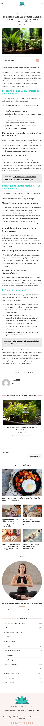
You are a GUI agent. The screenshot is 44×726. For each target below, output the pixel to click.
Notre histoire (10, 711)
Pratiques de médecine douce (23, 623)
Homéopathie (24, 628)
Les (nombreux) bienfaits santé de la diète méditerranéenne (21, 499)
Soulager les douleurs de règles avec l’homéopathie (31, 546)
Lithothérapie (24, 678)
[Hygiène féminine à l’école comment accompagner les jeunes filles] (11, 511)
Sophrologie (24, 660)
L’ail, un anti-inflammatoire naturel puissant (32, 522)
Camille (16, 380)
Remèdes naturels (23, 664)
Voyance (24, 646)
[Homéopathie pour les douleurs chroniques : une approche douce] (11, 535)
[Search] (2, 3)
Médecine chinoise (24, 637)
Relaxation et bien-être (23, 651)
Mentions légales (33, 711)
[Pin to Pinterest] (32, 372)
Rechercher (6, 453)
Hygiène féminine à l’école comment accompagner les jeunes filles (10, 523)
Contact (21, 711)
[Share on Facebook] (28, 372)
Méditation (24, 655)
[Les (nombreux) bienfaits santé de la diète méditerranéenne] (22, 482)
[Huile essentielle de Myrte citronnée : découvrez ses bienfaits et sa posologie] (22, 412)
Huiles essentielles (24, 673)
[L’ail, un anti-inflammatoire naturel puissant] (32, 511)
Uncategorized (23, 682)
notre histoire (31, 610)
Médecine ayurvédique (24, 632)
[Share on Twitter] (30, 372)
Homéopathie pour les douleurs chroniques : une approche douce (11, 546)
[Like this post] (26, 372)
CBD (24, 669)
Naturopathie (24, 641)
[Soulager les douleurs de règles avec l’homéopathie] (32, 535)
